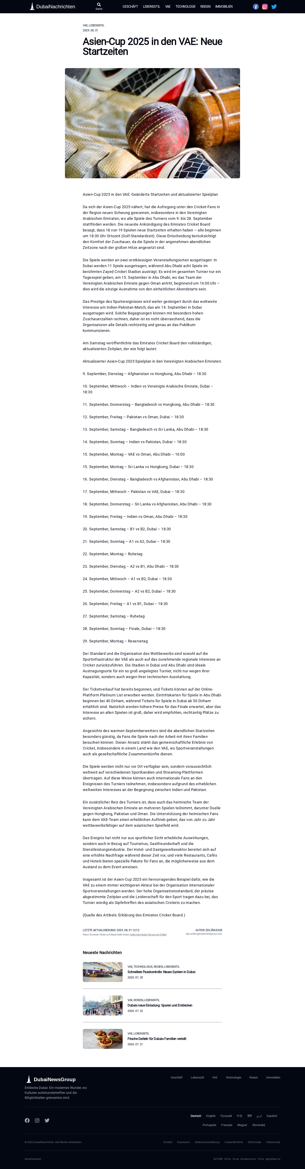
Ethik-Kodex (254, 1142)
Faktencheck (273, 1142)
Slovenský (258, 1125)
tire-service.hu (248, 1159)
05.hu (227, 1159)
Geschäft (130, 7)
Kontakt (167, 1142)
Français (226, 1125)
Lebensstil (151, 7)
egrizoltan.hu (273, 1159)
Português (209, 1125)
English (211, 1116)
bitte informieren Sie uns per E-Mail (148, 934)
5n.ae (236, 1159)
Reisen (205, 7)
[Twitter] (47, 1120)
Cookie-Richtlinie (233, 1142)
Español (272, 1116)
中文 (240, 1116)
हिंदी (250, 1116)
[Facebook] (27, 1120)
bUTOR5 (218, 1159)
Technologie (185, 7)
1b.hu (260, 1159)
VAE (168, 7)
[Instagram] (37, 1120)
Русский (226, 1116)
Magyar (242, 1125)
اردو (259, 1116)
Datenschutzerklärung (207, 1142)
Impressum (183, 1142)
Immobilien (223, 7)
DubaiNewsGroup (55, 1079)
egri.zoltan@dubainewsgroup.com (204, 933)
